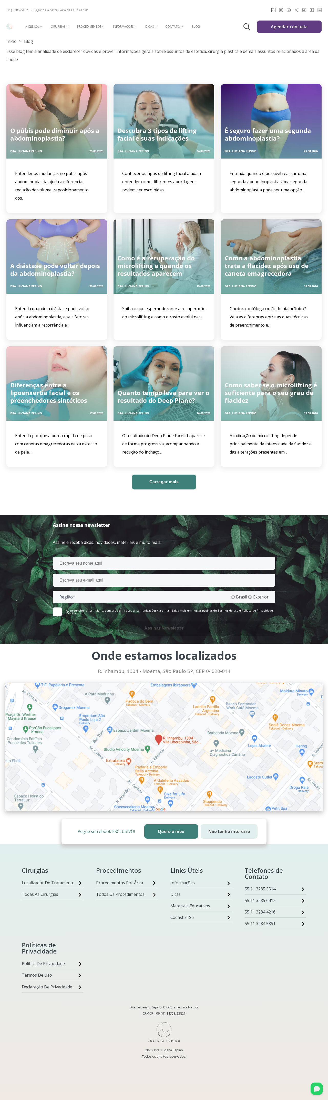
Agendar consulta (289, 27)
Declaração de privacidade (47, 987)
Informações (123, 26)
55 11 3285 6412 (260, 900)
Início (11, 41)
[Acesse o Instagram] (281, 11)
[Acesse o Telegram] (296, 11)
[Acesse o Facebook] (289, 11)
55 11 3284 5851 (260, 923)
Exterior (261, 597)
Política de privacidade (43, 963)
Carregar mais (164, 482)
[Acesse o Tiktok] (304, 11)
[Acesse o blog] (273, 11)
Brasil (241, 597)
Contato (172, 26)
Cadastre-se (182, 917)
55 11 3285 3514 (260, 889)
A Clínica (32, 26)
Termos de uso (228, 610)
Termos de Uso (37, 975)
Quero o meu (171, 831)
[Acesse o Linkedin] (319, 11)
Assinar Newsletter (164, 628)
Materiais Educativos (190, 906)
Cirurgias (58, 26)
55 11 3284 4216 (260, 912)
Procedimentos (89, 26)
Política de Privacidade (257, 610)
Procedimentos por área (119, 883)
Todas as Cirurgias (40, 894)
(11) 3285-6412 (17, 10)
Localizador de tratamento (48, 883)
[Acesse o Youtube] (312, 11)
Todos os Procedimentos (120, 894)
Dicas (149, 26)
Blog (196, 26)
